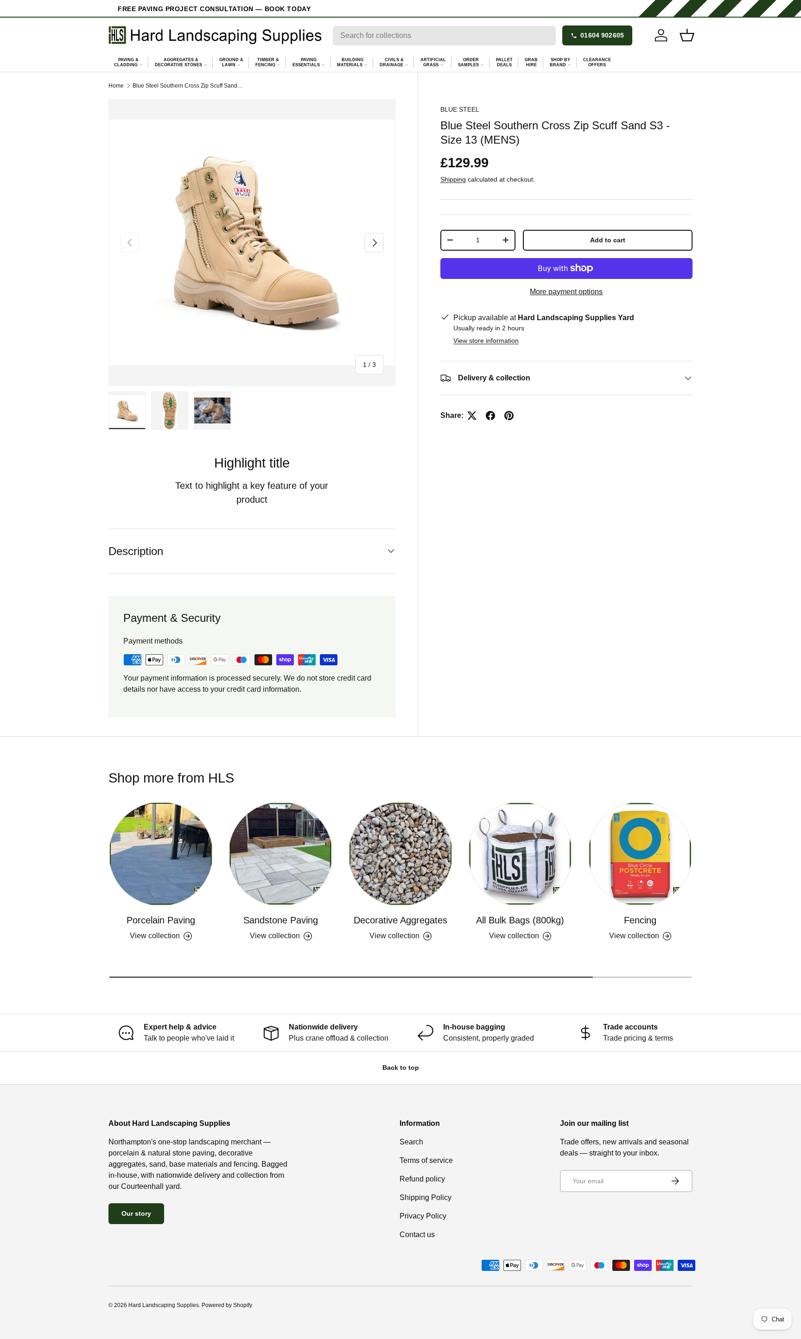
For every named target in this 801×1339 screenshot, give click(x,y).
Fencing (640, 920)
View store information (486, 340)
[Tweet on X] (472, 415)
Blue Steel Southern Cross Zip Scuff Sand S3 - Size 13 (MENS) (188, 85)
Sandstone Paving (280, 920)
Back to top (400, 1067)
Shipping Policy (425, 1197)
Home (116, 85)
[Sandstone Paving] (280, 854)
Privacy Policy (423, 1216)
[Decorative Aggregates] (400, 854)
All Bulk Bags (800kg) (520, 920)
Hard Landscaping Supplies (163, 1305)
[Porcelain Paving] (161, 854)
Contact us (417, 1234)
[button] (687, 35)
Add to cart (607, 240)
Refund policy (422, 1179)
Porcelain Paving (161, 920)
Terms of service (426, 1160)
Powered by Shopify (227, 1305)
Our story (136, 1213)
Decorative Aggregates (400, 920)
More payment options (566, 292)
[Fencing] (640, 854)
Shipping (453, 179)
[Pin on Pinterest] (509, 415)
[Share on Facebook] (490, 415)
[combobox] (444, 35)
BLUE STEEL (459, 109)
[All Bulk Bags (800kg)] (520, 854)
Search (411, 1142)
